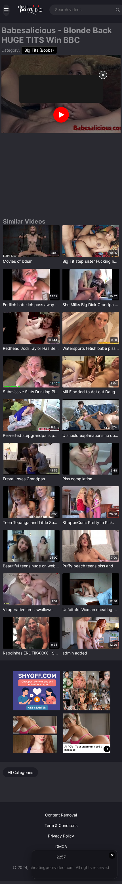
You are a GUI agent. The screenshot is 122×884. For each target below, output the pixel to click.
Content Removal (61, 815)
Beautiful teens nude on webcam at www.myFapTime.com (31, 565)
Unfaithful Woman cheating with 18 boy (90, 609)
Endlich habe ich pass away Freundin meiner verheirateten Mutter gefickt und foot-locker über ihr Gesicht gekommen (31, 304)
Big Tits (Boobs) (39, 50)
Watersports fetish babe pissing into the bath (90, 348)
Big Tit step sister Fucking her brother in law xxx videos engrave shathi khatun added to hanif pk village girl (90, 261)
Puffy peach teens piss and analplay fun (90, 565)
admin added (74, 653)
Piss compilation (77, 478)
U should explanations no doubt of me (90, 435)
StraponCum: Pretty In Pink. (88, 522)
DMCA (61, 846)
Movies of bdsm (17, 261)
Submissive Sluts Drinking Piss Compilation (31, 391)
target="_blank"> (19, 227)
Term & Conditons (61, 825)
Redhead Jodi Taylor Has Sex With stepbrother (31, 348)
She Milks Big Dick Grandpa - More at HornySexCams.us (90, 304)
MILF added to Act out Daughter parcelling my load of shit (90, 391)
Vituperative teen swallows (27, 609)
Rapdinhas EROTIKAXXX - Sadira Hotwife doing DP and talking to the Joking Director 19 (31, 653)
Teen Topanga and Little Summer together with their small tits (31, 522)
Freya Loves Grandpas (24, 478)
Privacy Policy (61, 836)
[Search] (118, 9)
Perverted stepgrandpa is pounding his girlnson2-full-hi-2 (31, 435)
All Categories (20, 772)
